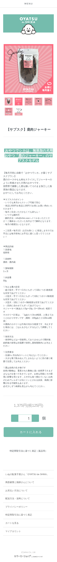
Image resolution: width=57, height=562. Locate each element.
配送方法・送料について (17, 498)
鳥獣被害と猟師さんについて (19, 482)
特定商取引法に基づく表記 (18, 514)
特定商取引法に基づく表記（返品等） (28, 451)
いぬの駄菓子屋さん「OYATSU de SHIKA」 (27, 474)
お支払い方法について (16, 490)
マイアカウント (13, 531)
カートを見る (12, 523)
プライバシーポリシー (16, 506)
